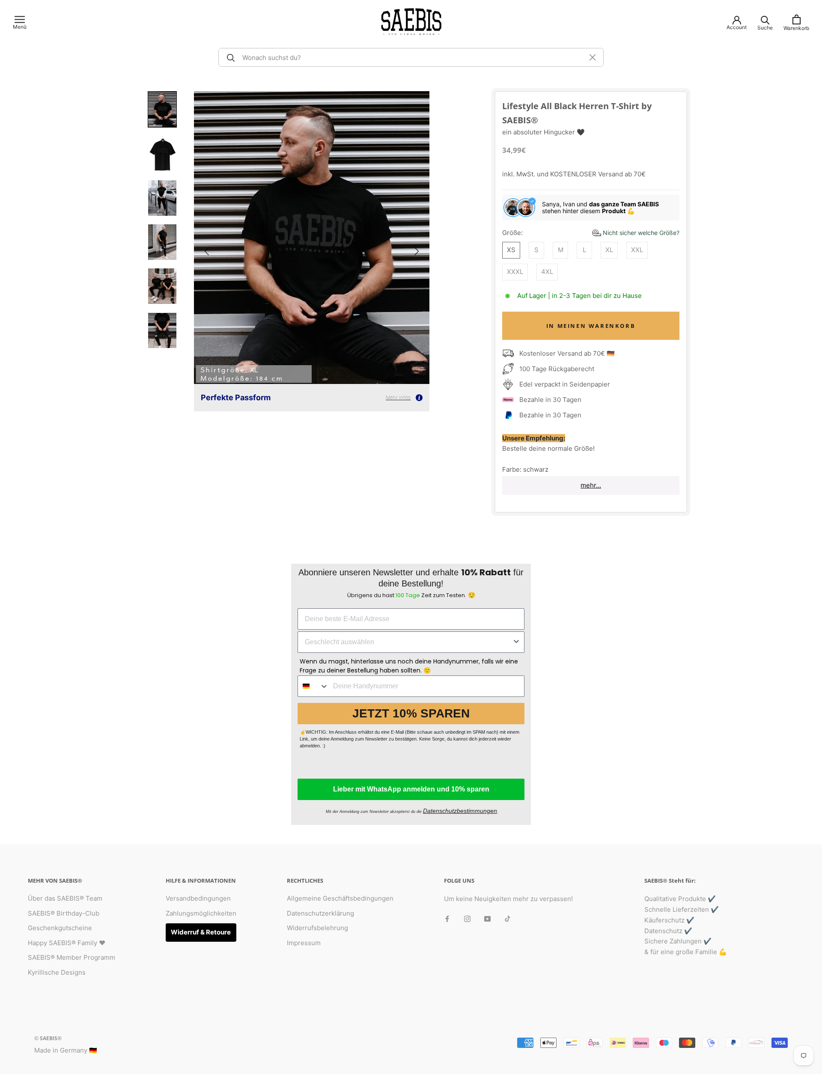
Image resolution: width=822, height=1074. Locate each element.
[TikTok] (507, 918)
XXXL (515, 272)
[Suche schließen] (592, 57)
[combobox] (408, 642)
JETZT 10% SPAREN (411, 713)
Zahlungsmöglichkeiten (201, 913)
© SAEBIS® (48, 1038)
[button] (207, 251)
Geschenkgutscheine (60, 928)
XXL (637, 250)
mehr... (591, 485)
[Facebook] (447, 918)
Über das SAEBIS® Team (65, 898)
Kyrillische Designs (57, 972)
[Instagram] (467, 918)
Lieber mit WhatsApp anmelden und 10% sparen (411, 789)
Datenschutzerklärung (320, 913)
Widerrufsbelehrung (317, 928)
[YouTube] (487, 918)
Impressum (304, 943)
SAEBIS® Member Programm (71, 957)
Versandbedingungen (198, 898)
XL (609, 250)
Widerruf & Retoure (201, 932)
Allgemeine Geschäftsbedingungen (340, 898)
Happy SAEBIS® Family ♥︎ (66, 943)
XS (511, 250)
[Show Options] (516, 642)
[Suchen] (229, 57)
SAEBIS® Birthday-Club (63, 913)
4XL (547, 272)
